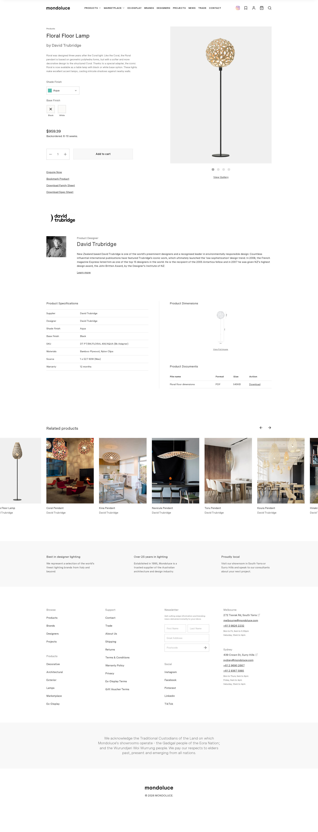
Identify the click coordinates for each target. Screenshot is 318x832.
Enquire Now (54, 172)
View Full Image (220, 349)
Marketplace (113, 8)
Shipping (110, 641)
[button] (213, 169)
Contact (215, 8)
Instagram (170, 672)
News (192, 8)
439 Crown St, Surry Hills (239, 654)
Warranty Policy (114, 665)
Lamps (50, 687)
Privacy (109, 673)
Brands (149, 8)
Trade (202, 8)
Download (254, 384)
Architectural (54, 672)
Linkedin (169, 695)
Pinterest (170, 687)
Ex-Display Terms (116, 681)
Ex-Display (135, 8)
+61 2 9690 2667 (234, 665)
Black (50, 115)
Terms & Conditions (117, 657)
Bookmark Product (57, 178)
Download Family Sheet (60, 185)
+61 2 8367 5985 (233, 670)
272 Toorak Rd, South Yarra (240, 615)
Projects (179, 8)
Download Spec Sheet (59, 192)
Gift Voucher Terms (117, 689)
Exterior (51, 680)
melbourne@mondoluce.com (240, 620)
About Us (111, 633)
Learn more (84, 272)
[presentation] (261, 428)
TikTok (168, 703)
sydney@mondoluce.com (238, 660)
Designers (163, 8)
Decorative (53, 664)
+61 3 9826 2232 (233, 625)
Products (91, 8)
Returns (110, 649)
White (62, 115)
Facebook (170, 680)
